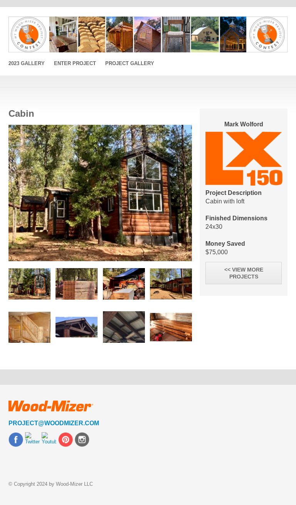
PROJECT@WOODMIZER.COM (53, 423)
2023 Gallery (26, 63)
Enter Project (75, 63)
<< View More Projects (243, 273)
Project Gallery (129, 63)
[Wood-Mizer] (148, 34)
